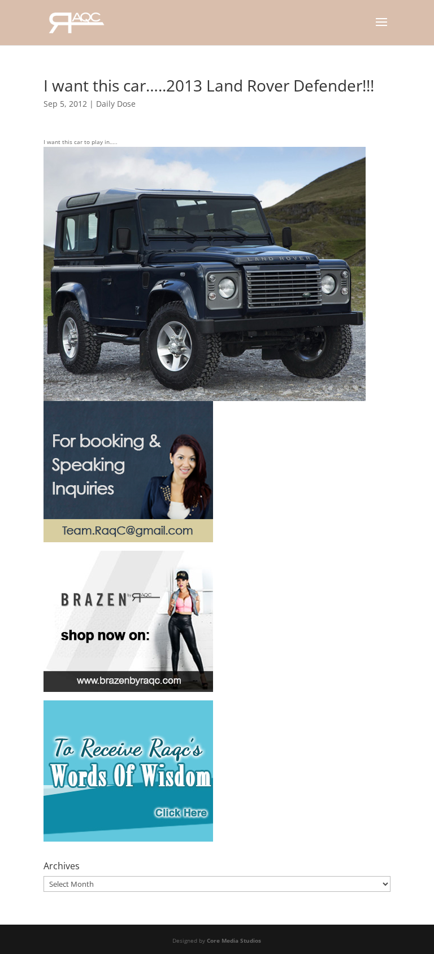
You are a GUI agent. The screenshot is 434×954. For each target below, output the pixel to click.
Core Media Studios (234, 940)
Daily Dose (116, 103)
